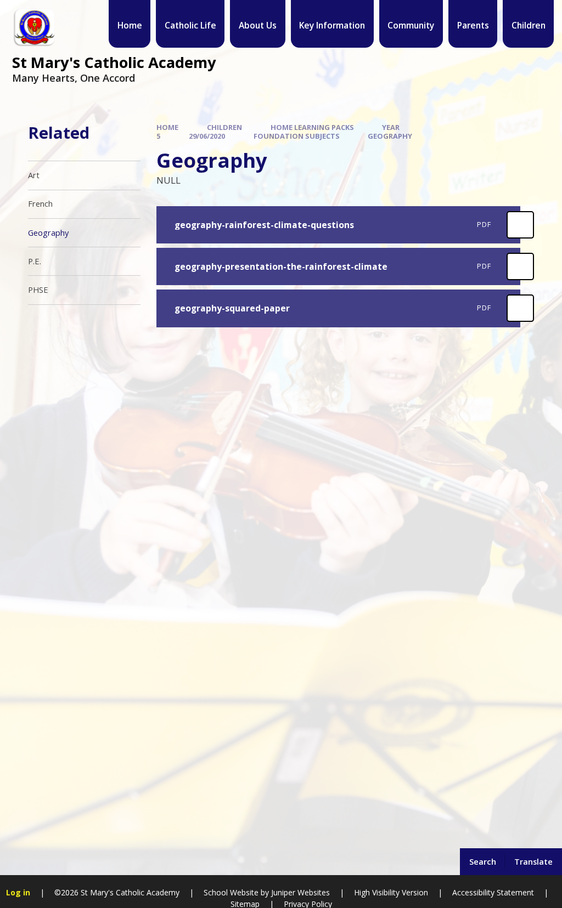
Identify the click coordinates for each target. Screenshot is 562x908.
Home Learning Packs (312, 127)
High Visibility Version (391, 892)
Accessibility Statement (493, 892)
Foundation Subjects (297, 136)
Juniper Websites (300, 892)
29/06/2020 (207, 136)
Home (167, 127)
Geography (390, 136)
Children (224, 127)
